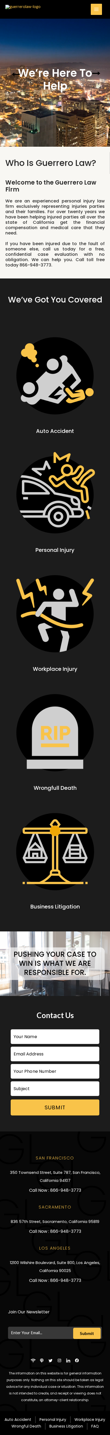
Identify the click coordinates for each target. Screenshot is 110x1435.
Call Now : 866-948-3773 (55, 1190)
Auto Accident (55, 431)
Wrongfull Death (55, 788)
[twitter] (51, 1361)
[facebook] (77, 1361)
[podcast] (42, 1361)
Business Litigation (55, 906)
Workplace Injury (55, 669)
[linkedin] (68, 1361)
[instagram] (60, 1361)
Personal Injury (55, 550)
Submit (55, 1107)
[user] (33, 1361)
